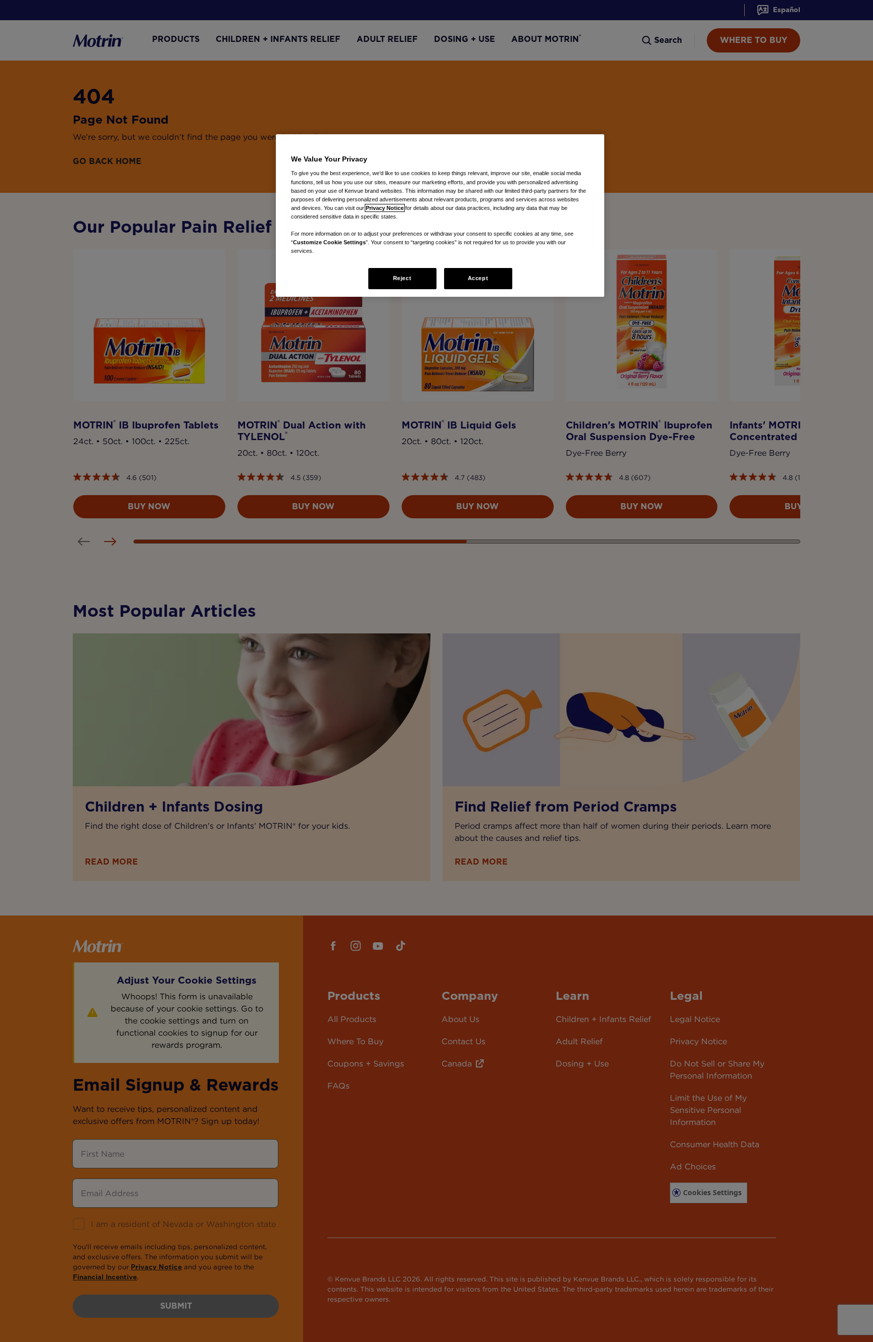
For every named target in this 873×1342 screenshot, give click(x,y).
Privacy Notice (385, 208)
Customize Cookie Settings (329, 242)
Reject (402, 278)
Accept (478, 278)
